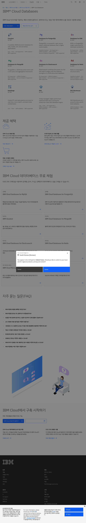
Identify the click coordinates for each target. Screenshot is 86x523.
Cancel (19, 269)
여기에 (53, 511)
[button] (84, 506)
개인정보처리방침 (31, 518)
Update (46, 269)
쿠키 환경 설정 (33, 511)
